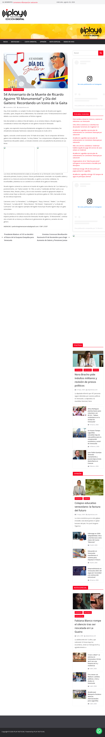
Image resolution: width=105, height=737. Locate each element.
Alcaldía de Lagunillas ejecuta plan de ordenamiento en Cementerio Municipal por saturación (31, 3)
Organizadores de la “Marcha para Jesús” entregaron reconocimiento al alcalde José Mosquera (87, 163)
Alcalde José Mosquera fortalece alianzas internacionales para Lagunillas (94, 696)
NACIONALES (87, 370)
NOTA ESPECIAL (55, 42)
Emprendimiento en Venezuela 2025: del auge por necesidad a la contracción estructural (95, 573)
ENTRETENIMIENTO (18, 89)
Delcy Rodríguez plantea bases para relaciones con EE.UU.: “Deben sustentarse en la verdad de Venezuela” (94, 415)
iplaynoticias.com (24, 107)
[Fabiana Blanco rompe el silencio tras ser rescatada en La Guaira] (88, 601)
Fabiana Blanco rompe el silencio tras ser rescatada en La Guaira (88, 626)
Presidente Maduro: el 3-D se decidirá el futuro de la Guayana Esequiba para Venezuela (19, 237)
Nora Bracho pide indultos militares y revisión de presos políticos (86, 380)
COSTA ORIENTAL (31, 42)
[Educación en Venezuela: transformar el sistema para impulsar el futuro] (79, 557)
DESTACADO (15, 42)
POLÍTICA (96, 370)
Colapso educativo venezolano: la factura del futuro (87, 506)
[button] (20, 41)
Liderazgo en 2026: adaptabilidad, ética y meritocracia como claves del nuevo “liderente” (95, 537)
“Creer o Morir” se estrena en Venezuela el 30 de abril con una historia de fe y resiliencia (94, 660)
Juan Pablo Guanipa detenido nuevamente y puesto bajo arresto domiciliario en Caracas (94, 457)
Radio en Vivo (69, 42)
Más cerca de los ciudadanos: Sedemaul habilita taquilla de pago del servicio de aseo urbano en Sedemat (87, 148)
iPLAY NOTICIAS (19, 732)
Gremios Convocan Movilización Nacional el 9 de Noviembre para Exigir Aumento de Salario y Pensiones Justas (52, 237)
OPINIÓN (43, 42)
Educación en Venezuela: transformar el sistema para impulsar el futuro (94, 555)
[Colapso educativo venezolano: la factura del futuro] (88, 487)
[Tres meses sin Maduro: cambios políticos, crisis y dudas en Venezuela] (79, 680)
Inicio (5, 42)
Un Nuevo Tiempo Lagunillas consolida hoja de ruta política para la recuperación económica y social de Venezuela (94, 437)
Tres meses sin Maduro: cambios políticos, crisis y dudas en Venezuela (94, 679)
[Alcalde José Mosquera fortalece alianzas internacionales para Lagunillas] (79, 698)
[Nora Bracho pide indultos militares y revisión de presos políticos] (88, 359)
